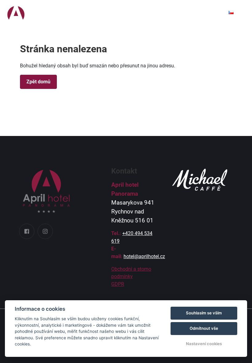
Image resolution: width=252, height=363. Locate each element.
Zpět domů (38, 82)
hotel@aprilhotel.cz (144, 256)
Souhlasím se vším (204, 312)
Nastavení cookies (204, 343)
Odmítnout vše (204, 328)
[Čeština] (231, 12)
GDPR (117, 284)
